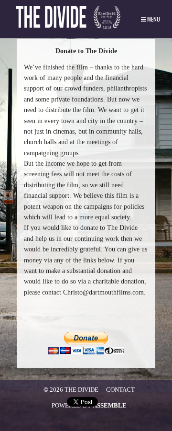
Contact (120, 389)
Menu (153, 19)
